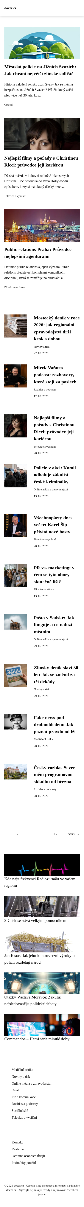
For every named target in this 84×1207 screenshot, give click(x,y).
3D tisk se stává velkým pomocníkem (35, 920)
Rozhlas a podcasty (45, 389)
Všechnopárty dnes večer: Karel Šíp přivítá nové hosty (53, 524)
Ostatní (8, 104)
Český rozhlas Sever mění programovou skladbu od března (54, 774)
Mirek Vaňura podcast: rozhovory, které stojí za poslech (55, 374)
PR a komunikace (14, 287)
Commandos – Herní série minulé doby (37, 1039)
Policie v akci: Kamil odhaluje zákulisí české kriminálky (55, 474)
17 (55, 834)
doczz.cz (10, 8)
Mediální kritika (43, 739)
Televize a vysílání (15, 196)
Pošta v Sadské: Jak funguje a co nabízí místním (54, 624)
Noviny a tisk (42, 346)
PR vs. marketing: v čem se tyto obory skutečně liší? (54, 574)
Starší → (74, 834)
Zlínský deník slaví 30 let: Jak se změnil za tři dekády (56, 674)
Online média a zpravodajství (51, 489)
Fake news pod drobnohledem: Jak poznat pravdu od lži (55, 724)
